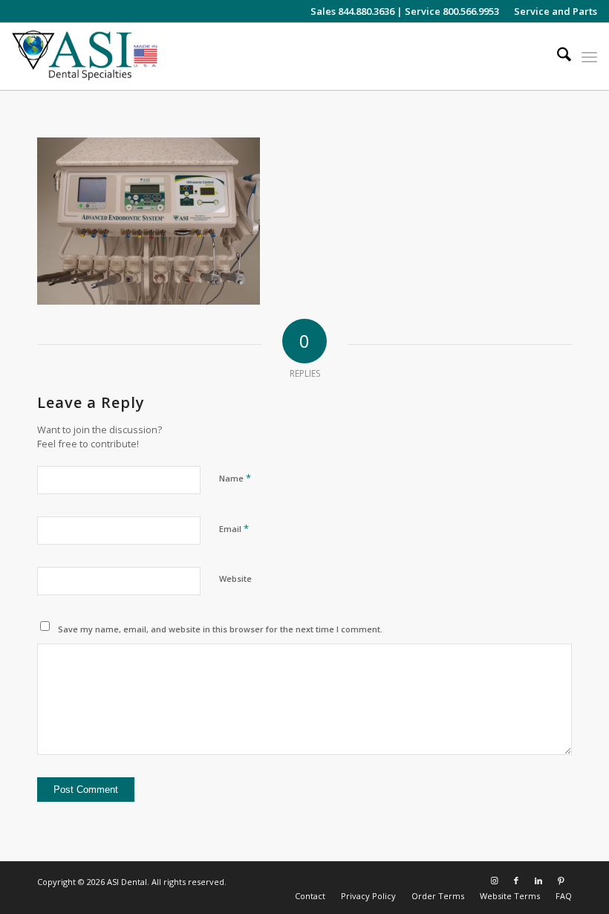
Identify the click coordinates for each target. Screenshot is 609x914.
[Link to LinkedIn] (538, 880)
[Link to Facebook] (516, 880)
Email (234, 528)
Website (235, 578)
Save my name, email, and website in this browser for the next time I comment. (220, 629)
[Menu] (589, 56)
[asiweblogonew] (84, 56)
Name (235, 477)
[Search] (556, 56)
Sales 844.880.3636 (352, 11)
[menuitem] (552, 11)
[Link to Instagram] (494, 880)
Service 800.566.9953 (452, 11)
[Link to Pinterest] (561, 880)
